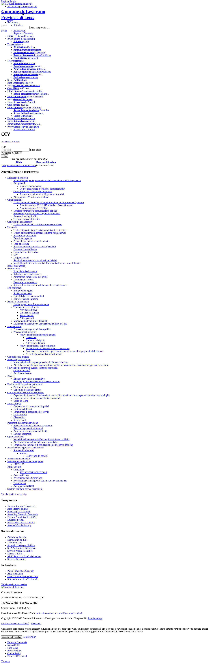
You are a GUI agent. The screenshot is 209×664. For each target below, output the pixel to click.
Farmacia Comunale (17, 642)
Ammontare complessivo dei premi (30, 277)
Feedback (36, 623)
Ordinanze (18, 77)
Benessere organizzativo (25, 282)
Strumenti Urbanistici (23, 450)
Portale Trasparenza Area (25, 93)
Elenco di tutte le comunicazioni (22, 576)
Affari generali (27, 318)
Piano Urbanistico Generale (26, 85)
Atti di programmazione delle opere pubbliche (35, 442)
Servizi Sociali (27, 315)
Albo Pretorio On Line (24, 63)
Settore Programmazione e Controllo (31, 110)
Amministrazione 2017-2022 (33, 208)
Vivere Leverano (15, 102)
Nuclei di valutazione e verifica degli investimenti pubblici (41, 439)
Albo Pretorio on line (17, 508)
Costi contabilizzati (22, 409)
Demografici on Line (17, 540)
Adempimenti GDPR (23, 486)
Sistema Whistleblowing (19, 525)
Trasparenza (13, 60)
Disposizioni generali (17, 177)
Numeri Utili (13, 645)
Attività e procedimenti (18, 301)
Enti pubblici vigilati (23, 290)
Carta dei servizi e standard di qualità (31, 406)
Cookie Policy (29, 637)
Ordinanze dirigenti (35, 340)
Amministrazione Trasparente (21, 506)
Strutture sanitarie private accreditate (24, 489)
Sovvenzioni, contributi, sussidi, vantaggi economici (32, 367)
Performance (13, 268)
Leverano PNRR (15, 520)
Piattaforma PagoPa (16, 537)
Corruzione (18, 469)
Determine (31, 337)
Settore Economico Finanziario (28, 113)
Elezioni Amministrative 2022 (27, 91)
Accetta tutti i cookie (11, 637)
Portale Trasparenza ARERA (21, 522)
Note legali (12, 648)
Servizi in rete (20, 420)
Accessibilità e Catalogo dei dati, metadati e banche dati (40, 480)
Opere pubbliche (15, 436)
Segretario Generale (23, 49)
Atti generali (19, 183)
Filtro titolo (35, 149)
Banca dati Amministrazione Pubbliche (32, 71)
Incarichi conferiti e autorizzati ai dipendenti (34, 246)
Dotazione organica (22, 238)
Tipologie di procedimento (26, 307)
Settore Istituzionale (22, 115)
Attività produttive (28, 310)
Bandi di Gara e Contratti (25, 74)
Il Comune (12, 38)
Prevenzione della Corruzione (27, 478)
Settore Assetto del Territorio (27, 124)
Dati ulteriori (19, 483)
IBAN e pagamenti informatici (28, 428)
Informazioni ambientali (18, 458)
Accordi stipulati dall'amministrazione (44, 354)
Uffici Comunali (15, 107)
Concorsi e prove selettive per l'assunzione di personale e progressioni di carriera (64, 351)
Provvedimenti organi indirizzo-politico (32, 329)
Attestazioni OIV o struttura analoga (30, 197)
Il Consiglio (19, 47)
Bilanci (10, 376)
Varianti (23, 453)
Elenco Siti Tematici (17, 656)
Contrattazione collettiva (25, 249)
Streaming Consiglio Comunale (22, 514)
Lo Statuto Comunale (23, 52)
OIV (15, 255)
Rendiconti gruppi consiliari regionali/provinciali (36, 213)
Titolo (19, 162)
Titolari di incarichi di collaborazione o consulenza (37, 224)
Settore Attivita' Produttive (26, 126)
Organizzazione (14, 199)
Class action (19, 417)
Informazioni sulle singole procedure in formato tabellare (40, 362)
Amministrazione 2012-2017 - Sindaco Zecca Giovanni (46, 205)
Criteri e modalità (21, 370)
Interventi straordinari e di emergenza (25, 461)
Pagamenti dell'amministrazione (22, 423)
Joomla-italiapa (95, 618)
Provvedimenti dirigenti (24, 332)
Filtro (4, 156)
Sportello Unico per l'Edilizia (21, 545)
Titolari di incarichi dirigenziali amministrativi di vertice (40, 230)
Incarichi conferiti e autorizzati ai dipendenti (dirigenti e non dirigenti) (46, 263)
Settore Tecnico (20, 121)
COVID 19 (18, 464)
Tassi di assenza (21, 243)
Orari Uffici (13, 104)
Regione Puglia (8, 1)
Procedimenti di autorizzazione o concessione (47, 348)
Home (10, 36)
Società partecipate (22, 293)
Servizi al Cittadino (16, 96)
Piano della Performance (25, 271)
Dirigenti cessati (21, 257)
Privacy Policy (14, 650)
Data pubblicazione (46, 162)
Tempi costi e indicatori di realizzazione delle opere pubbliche (43, 445)
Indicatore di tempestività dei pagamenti (32, 425)
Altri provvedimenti (35, 343)
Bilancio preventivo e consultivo (29, 378)
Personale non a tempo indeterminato (31, 241)
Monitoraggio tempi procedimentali (30, 321)
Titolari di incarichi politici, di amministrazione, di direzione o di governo (48, 202)
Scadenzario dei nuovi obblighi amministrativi (42, 194)
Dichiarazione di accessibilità (15, 623)
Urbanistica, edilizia (29, 312)
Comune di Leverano (23, 14)
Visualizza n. (7, 152)
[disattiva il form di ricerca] (5, 25)
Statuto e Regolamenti (24, 55)
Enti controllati (14, 288)
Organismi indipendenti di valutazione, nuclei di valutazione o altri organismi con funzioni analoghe (61, 395)
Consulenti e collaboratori (19, 221)
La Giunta (18, 44)
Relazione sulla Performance (27, 274)
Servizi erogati (14, 403)
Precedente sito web (23, 82)
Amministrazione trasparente (27, 66)
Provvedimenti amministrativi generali (38, 334)
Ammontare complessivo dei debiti (30, 431)
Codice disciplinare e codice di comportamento (42, 188)
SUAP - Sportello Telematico (21, 548)
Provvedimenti (14, 326)
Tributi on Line (14, 542)
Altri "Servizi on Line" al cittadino (24, 556)
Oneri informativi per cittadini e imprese (32, 191)
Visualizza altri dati (10, 141)
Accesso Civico (21, 88)
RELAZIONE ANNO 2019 (33, 472)
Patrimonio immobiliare (24, 387)
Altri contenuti (14, 467)
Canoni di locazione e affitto (27, 389)
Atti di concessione (22, 373)
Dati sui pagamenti (22, 434)
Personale (12, 227)
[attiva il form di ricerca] (2, 25)
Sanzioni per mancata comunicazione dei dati (35, 210)
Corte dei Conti (20, 400)
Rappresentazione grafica (25, 299)
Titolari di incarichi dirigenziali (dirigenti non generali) (39, 232)
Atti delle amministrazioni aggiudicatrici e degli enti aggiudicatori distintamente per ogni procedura (60, 365)
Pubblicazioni (20, 80)
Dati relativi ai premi (23, 279)
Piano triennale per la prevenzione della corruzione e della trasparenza (47, 180)
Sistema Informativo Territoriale (22, 579)
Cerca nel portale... (39, 27)
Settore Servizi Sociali (24, 118)
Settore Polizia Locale (24, 129)
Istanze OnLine (14, 553)
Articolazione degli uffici (25, 216)
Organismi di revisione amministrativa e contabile (37, 398)
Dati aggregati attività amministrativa (31, 304)
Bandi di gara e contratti (18, 359)
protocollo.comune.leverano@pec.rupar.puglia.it (59, 613)
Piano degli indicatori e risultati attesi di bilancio (36, 381)
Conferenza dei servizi (36, 456)
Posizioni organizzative (24, 235)
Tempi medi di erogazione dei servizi (31, 411)
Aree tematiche (14, 99)
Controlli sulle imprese (18, 356)
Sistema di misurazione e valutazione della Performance (40, 285)
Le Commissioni (21, 58)
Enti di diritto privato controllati (28, 296)
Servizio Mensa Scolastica (20, 551)
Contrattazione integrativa (25, 252)
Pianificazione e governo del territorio (25, 447)
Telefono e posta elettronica (26, 219)
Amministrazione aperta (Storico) (29, 69)
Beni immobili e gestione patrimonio (24, 384)
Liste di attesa (20, 414)
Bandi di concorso (16, 266)
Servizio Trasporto (16, 559)
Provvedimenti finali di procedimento (37, 345)
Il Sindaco (18, 41)
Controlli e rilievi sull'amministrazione (25, 392)
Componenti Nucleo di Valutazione (19, 165)
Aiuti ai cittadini (15, 573)
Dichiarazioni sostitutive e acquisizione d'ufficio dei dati (40, 323)
